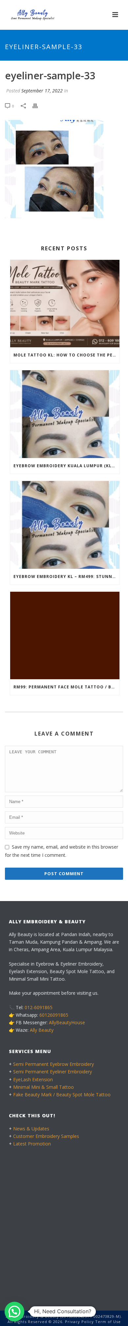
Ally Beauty (41, 1030)
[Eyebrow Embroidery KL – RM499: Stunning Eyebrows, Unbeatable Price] (64, 525)
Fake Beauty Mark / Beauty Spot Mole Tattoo (62, 1094)
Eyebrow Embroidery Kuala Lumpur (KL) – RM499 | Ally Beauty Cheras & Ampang (66, 466)
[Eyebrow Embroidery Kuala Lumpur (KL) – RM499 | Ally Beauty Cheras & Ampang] (64, 414)
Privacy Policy (79, 1321)
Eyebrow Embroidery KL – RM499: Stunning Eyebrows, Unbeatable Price (66, 576)
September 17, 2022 (42, 90)
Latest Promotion (32, 1144)
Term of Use (108, 1321)
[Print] (38, 106)
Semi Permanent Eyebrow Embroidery (53, 1064)
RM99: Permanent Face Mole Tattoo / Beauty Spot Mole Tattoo (66, 687)
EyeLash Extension (33, 1079)
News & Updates (31, 1128)
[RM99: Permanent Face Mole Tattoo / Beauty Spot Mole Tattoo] (64, 636)
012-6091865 (39, 1007)
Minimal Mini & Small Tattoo (43, 1087)
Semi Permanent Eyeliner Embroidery (52, 1071)
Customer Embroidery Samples (46, 1136)
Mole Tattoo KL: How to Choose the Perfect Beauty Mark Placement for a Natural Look (66, 355)
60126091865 (53, 1015)
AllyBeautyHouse (67, 1022)
